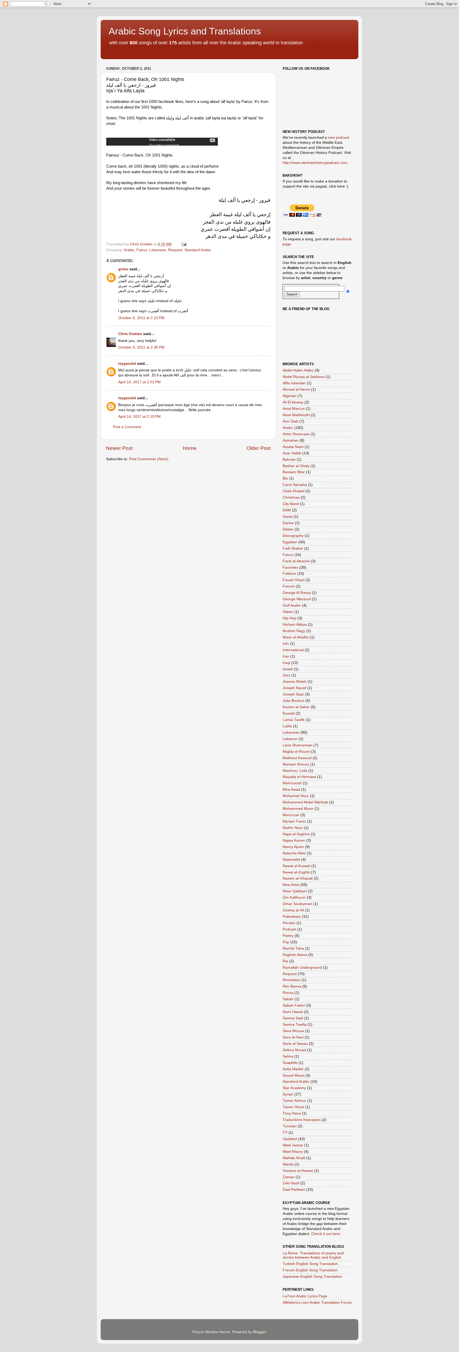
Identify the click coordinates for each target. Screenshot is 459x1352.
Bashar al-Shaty (296, 466)
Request (175, 250)
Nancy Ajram (293, 847)
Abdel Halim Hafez (298, 370)
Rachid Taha (293, 948)
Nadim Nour (293, 828)
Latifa (287, 726)
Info (286, 644)
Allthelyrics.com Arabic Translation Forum (317, 1303)
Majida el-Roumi (296, 752)
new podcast (338, 138)
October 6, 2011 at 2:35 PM (141, 347)
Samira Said (293, 1018)
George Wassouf (297, 599)
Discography (293, 536)
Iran (286, 656)
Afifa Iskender (294, 383)
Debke (288, 529)
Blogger (259, 1332)
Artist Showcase (296, 434)
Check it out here (325, 1234)
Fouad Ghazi (293, 580)
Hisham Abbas (295, 625)
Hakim (288, 612)
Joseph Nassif (294, 688)
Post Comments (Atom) (148, 459)
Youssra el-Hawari (298, 1171)
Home (190, 448)
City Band (291, 504)
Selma (288, 1056)
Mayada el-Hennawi (299, 777)
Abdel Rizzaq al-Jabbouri (304, 377)
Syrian (288, 1094)
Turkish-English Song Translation (310, 1264)
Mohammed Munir (298, 809)
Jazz (286, 675)
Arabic (129, 250)
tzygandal (127, 364)
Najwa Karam (294, 840)
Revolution (291, 980)
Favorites (290, 568)
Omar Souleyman (297, 904)
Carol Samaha (295, 485)
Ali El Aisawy (293, 402)
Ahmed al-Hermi (296, 390)
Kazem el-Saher (296, 707)
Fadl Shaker (293, 548)
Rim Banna (292, 986)
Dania (287, 517)
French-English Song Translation (310, 1270)
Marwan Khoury (296, 764)
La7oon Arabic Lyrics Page (305, 1296)
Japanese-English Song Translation (312, 1277)
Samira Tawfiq (295, 1025)
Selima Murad (294, 1050)
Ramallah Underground (302, 968)
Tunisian (290, 1126)
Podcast (289, 929)
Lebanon (290, 739)
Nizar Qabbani (295, 891)
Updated (290, 1139)
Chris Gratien (130, 334)
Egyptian (290, 542)
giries (123, 269)
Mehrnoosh (292, 783)
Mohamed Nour (296, 796)
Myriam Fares (294, 821)
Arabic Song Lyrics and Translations (185, 31)
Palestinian (292, 917)
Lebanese (157, 250)
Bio (285, 478)
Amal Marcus (294, 409)
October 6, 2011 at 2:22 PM (141, 318)
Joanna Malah (295, 682)
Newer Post (119, 448)
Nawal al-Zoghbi (296, 872)
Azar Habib (292, 453)
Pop (286, 942)
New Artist (291, 885)
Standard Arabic (197, 250)
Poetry (288, 936)
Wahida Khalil (294, 1158)
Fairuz (142, 250)
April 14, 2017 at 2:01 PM (139, 382)
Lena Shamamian (297, 745)
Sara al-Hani (293, 1037)
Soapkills (290, 1063)
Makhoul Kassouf (297, 758)
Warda (288, 1164)
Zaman (289, 1177)
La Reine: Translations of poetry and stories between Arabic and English (313, 1255)
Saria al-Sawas (295, 1044)
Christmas (291, 497)
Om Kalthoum (294, 897)
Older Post (258, 448)
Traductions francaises (302, 1120)
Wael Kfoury (293, 1152)
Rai (285, 961)
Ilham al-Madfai (296, 637)
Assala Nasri (293, 447)
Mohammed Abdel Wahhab (305, 802)
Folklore (289, 574)
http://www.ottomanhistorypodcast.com (315, 163)
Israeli (288, 669)
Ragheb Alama (295, 955)
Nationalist (291, 860)
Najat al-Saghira (296, 834)
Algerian (289, 396)
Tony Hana (292, 1113)
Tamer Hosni (293, 1107)
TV (285, 1132)
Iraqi (286, 663)
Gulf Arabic (292, 605)
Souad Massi (293, 1075)
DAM (287, 510)
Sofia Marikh (293, 1069)
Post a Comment (127, 427)
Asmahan (291, 440)
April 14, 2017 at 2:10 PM (139, 417)
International (293, 650)
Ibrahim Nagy (294, 631)
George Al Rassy (297, 593)
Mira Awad (291, 790)
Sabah (288, 999)
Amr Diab (290, 421)
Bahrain (289, 460)
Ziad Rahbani (294, 1190)
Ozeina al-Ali (293, 910)
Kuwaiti (289, 713)
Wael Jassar (293, 1145)
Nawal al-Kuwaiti (296, 866)
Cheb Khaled (293, 491)
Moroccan (291, 815)
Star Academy (294, 1088)
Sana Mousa (293, 1031)
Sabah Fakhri (294, 1005)
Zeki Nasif (291, 1183)
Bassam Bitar (294, 472)
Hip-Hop (289, 618)
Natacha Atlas (294, 853)
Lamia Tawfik (294, 720)
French (289, 586)
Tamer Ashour (294, 1101)
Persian (289, 923)
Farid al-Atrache (296, 561)
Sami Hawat (293, 1012)
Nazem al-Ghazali (298, 878)
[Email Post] (184, 244)
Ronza (288, 993)
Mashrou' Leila (295, 771)
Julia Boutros (293, 701)
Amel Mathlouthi (296, 415)
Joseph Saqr (293, 694)
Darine (288, 523)
